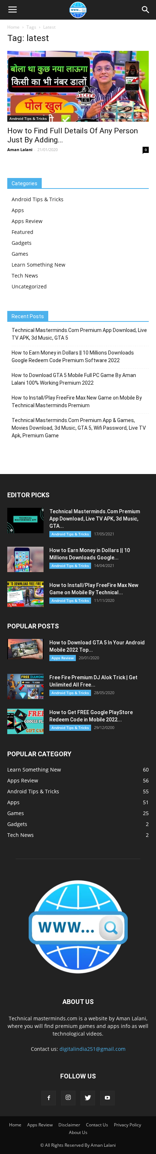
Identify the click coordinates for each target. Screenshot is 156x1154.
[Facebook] (48, 1098)
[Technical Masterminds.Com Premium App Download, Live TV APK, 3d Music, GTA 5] (25, 520)
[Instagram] (68, 1098)
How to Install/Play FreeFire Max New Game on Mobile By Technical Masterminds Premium (77, 401)
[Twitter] (88, 1098)
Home (13, 27)
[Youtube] (107, 1098)
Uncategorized (29, 286)
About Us (78, 1132)
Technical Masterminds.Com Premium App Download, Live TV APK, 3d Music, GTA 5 (79, 334)
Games (20, 253)
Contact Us (97, 1125)
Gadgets (22, 242)
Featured (22, 231)
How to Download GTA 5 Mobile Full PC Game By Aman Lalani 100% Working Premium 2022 (74, 379)
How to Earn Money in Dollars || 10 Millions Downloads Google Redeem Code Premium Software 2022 (73, 356)
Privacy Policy (127, 1125)
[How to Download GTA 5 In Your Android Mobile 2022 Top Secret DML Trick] (25, 649)
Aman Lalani (19, 149)
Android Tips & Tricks (28, 118)
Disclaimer (69, 1125)
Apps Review (27, 221)
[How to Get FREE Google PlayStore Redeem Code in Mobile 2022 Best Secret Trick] (25, 721)
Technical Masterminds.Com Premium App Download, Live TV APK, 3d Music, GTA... (94, 519)
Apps (18, 210)
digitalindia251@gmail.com (92, 1048)
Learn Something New (38, 264)
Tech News (25, 275)
